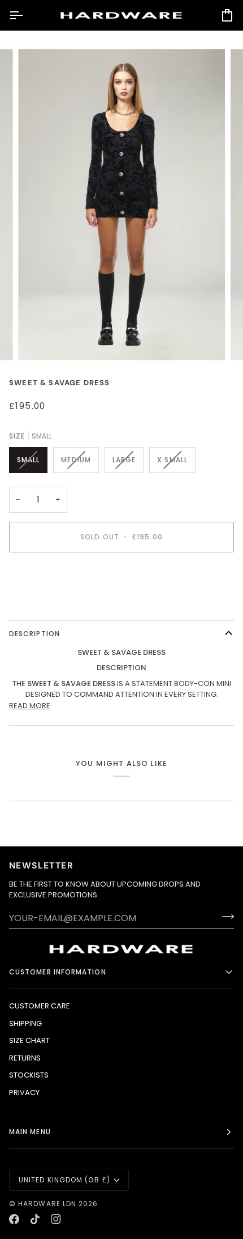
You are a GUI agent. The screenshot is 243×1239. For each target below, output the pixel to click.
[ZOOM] (39, 339)
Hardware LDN (47, 1203)
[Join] (224, 917)
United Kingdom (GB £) (64, 1180)
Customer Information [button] (57, 972)
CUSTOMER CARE (39, 1005)
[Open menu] (26, 15)
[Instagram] (56, 1219)
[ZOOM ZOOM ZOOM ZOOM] (121, 204)
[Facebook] (14, 1219)
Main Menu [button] (30, 1131)
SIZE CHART (29, 1040)
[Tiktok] (35, 1219)
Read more (29, 705)
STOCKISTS (29, 1075)
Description (34, 633)
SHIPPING (25, 1023)
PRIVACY (24, 1092)
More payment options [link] (53, 604)
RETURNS (25, 1058)
